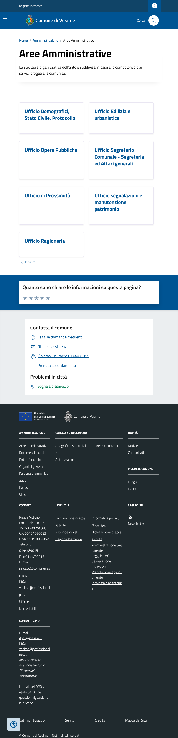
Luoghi (132, 481)
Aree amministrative (33, 445)
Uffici (22, 494)
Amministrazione (45, 40)
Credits (100, 720)
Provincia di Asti (66, 532)
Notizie (133, 445)
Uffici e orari (27, 601)
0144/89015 (28, 550)
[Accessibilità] (13, 724)
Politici (23, 487)
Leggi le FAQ (101, 555)
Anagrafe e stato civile (70, 449)
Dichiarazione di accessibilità (70, 522)
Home (23, 40)
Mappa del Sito (136, 720)
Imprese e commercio (107, 445)
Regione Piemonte (30, 5)
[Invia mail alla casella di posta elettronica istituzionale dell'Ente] (34, 572)
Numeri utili (27, 608)
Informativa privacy (105, 518)
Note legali (99, 525)
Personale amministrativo (34, 477)
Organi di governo (31, 466)
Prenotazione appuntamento (107, 574)
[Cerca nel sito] (152, 20)
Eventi (132, 488)
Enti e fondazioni (31, 459)
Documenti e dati (31, 452)
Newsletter (136, 523)
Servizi (69, 720)
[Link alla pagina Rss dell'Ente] (130, 517)
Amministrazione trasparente (107, 547)
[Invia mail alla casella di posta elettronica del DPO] (30, 638)
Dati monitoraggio (32, 720)
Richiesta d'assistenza (107, 585)
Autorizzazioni (65, 459)
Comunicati (136, 452)
